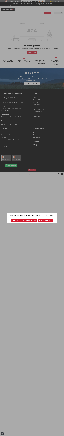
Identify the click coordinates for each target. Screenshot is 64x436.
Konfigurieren (16, 220)
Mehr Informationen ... (32, 217)
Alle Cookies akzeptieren (46, 220)
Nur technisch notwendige (29, 220)
